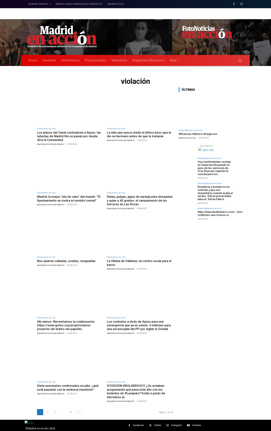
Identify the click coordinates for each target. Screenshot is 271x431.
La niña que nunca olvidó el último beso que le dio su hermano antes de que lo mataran (139, 134)
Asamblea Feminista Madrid (50, 144)
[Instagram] (241, 4)
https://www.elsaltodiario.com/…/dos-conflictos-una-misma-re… (220, 213)
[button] (239, 60)
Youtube (196, 425)
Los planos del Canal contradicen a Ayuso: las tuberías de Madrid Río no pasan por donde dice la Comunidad (69, 136)
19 (71, 412)
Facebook (138, 425)
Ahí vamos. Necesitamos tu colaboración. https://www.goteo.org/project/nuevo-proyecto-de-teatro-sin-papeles (66, 325)
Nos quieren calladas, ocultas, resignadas (66, 261)
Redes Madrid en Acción (191, 130)
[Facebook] (234, 4)
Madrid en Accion (187, 137)
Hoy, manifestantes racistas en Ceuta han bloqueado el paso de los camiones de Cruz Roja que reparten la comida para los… (214, 168)
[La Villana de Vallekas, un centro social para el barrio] (140, 235)
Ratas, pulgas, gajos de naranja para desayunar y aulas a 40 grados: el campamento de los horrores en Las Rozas (140, 200)
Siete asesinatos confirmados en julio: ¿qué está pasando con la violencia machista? (68, 387)
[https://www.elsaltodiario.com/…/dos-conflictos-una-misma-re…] (187, 215)
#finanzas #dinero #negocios (198, 134)
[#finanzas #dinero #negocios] (206, 111)
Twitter (157, 425)
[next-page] (78, 412)
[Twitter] (150, 425)
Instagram (176, 425)
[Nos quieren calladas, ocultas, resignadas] (70, 235)
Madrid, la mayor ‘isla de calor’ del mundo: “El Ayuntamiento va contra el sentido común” (68, 198)
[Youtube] (188, 425)
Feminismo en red (46, 129)
